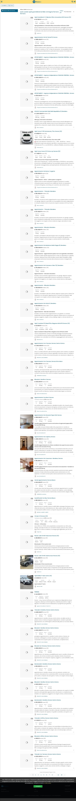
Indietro (5, 5)
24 (58, 775)
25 (61, 775)
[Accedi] (74, 2)
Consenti (38, 786)
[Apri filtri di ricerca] (72, 2)
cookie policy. (47, 783)
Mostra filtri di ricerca (9, 10)
